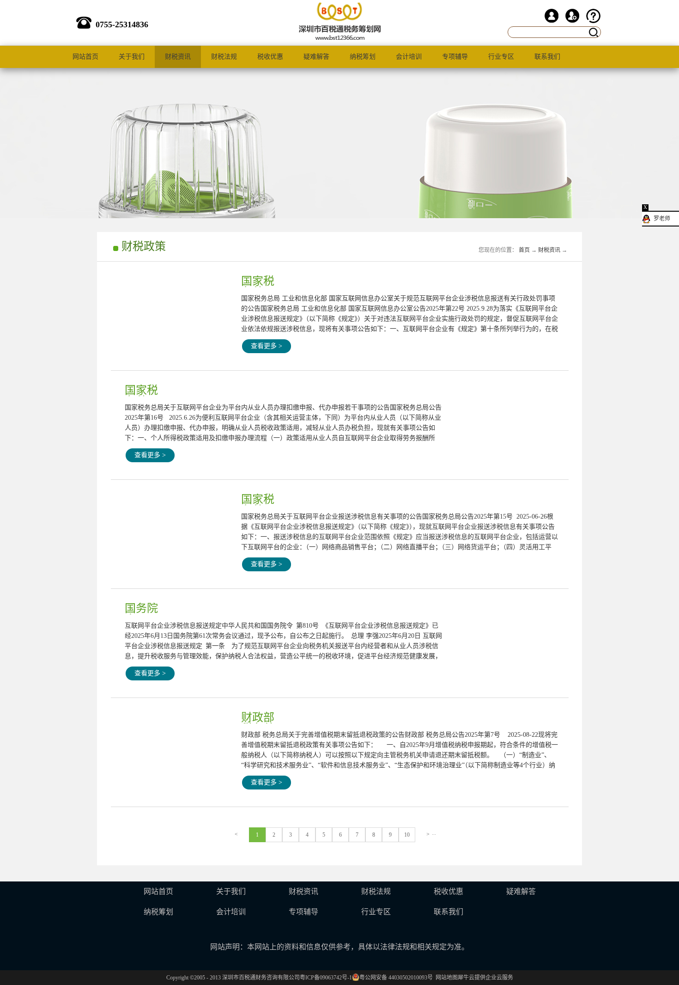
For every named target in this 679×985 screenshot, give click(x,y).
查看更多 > (266, 346)
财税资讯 (549, 250)
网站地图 (445, 977)
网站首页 (85, 56)
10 (407, 835)
